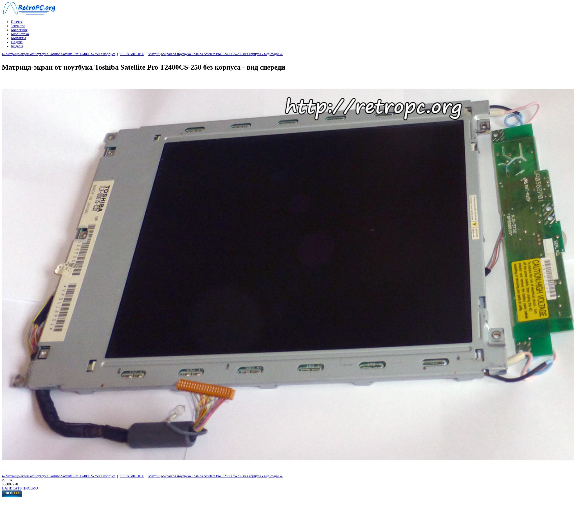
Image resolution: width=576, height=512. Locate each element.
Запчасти (18, 26)
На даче (16, 42)
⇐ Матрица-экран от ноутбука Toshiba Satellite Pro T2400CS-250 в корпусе (58, 54)
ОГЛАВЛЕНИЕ (132, 54)
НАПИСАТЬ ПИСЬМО (20, 488)
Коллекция (19, 30)
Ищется (16, 22)
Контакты (18, 38)
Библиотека (20, 34)
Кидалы (17, 46)
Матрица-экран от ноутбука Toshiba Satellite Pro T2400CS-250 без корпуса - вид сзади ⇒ (215, 54)
